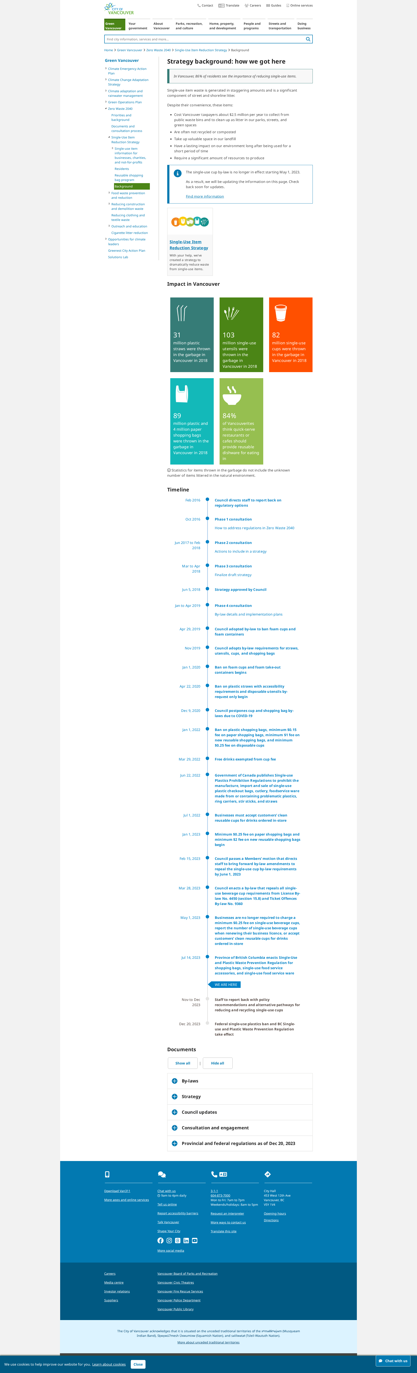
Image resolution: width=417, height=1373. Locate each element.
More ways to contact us (228, 1222)
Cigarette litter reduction (129, 233)
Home (108, 50)
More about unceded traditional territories (208, 1342)
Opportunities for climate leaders (127, 241)
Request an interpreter (227, 1213)
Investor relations (117, 1291)
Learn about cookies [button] (109, 1364)
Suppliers (111, 1300)
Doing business (304, 25)
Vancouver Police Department (178, 1300)
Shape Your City (168, 1231)
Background (124, 186)
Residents (122, 169)
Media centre (114, 1282)
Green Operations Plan (125, 102)
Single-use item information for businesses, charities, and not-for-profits (130, 155)
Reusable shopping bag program (129, 177)
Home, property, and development (222, 25)
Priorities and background (121, 117)
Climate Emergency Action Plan (127, 71)
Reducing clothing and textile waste (128, 217)
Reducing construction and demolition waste (128, 206)
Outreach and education (129, 226)
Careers (255, 5)
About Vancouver (162, 25)
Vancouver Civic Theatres (175, 1282)
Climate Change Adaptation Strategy (128, 82)
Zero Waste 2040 (158, 50)
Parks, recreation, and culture (189, 25)
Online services (301, 5)
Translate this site (224, 1231)
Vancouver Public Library (175, 1309)
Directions (271, 1220)
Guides (276, 5)
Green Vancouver (113, 25)
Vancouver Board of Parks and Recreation (187, 1273)
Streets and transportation (280, 25)
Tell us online (167, 1204)
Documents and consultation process (126, 128)
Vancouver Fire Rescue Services (180, 1291)
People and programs (252, 25)
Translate (232, 5)
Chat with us (166, 1191)
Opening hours (275, 1213)
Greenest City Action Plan (126, 250)
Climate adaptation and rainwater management (125, 93)
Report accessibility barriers (177, 1213)
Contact (207, 5)
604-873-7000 (220, 1195)
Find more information (205, 196)
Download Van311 (117, 1191)
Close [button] (138, 1364)
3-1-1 (214, 1191)
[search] (308, 39)
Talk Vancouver (168, 1222)
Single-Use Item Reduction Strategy (201, 50)
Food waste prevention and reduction (128, 195)
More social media (170, 1250)
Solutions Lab (118, 257)
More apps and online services (126, 1200)
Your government (138, 25)
